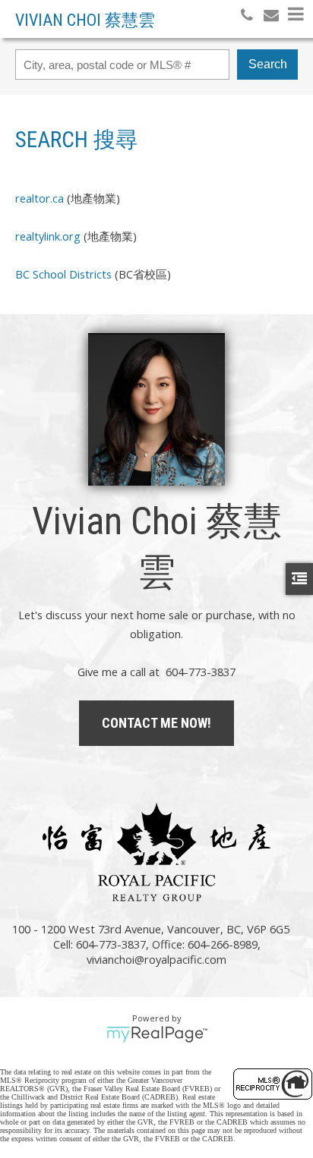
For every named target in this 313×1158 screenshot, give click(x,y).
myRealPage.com (157, 1034)
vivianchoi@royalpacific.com (156, 959)
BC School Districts (63, 274)
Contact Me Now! (156, 723)
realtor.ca (39, 198)
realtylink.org (48, 236)
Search (267, 64)
